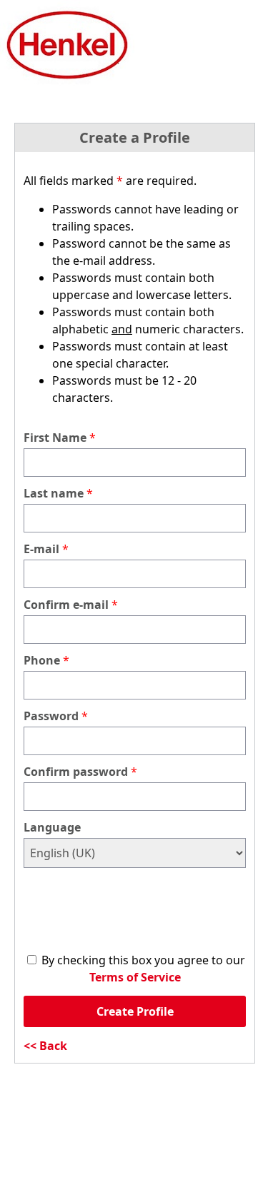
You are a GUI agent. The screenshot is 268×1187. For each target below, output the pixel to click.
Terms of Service (135, 977)
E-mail (41, 549)
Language (52, 827)
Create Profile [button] (135, 1011)
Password (51, 716)
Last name (54, 493)
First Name (55, 437)
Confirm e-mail (66, 604)
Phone (42, 660)
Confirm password (76, 771)
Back (53, 1046)
